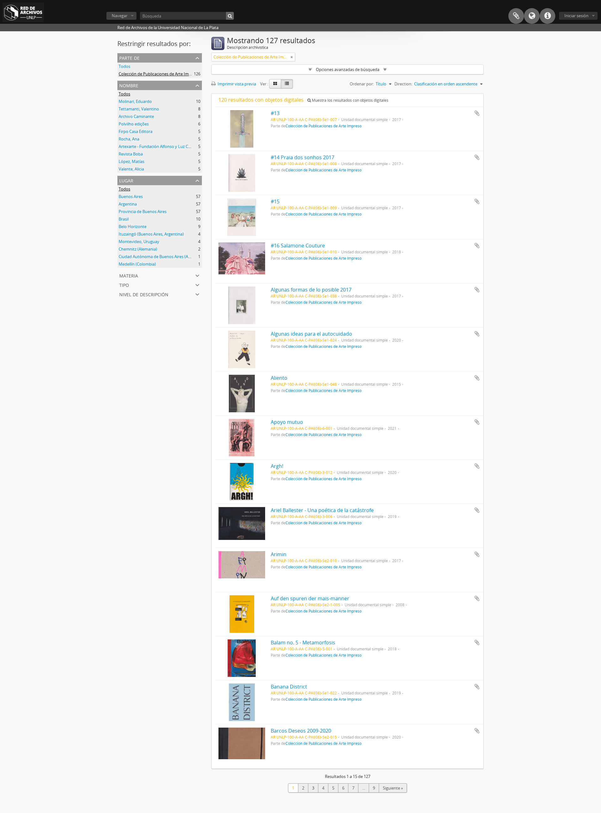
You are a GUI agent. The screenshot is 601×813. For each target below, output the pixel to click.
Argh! (277, 466)
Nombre (128, 85)
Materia (128, 275)
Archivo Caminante (136, 116)
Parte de (129, 57)
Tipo (124, 284)
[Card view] (275, 84)
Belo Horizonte (132, 226)
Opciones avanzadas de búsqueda (347, 69)
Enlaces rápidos (547, 16)
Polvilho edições (134, 124)
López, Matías (131, 161)
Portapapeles (516, 16)
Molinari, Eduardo (135, 101)
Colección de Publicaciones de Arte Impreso (159, 74)
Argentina (128, 204)
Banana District (289, 686)
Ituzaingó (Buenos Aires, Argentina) (151, 234)
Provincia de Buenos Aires (143, 211)
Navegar (119, 15)
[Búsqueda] (230, 16)
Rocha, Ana (129, 139)
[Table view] (287, 84)
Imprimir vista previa (236, 84)
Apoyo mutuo (287, 422)
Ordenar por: (362, 84)
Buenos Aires (131, 196)
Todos (124, 66)
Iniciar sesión (576, 15)
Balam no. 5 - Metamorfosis (303, 642)
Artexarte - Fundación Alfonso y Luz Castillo (159, 146)
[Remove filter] (291, 57)
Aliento (279, 377)
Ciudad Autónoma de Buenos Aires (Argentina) (162, 256)
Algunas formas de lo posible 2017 (311, 289)
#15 (275, 201)
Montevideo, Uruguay (139, 241)
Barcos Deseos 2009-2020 (301, 730)
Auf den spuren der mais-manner (310, 598)
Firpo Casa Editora (135, 131)
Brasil (124, 219)
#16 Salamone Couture (298, 245)
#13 (275, 113)
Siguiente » (393, 788)
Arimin (278, 554)
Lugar (126, 180)
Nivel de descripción (143, 294)
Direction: (403, 84)
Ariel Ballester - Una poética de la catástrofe (322, 510)
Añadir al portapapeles (477, 113)
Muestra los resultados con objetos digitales (349, 100)
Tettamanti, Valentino (139, 109)
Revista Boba (131, 154)
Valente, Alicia (131, 169)
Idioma (532, 16)
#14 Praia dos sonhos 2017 (302, 157)
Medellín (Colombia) (137, 264)
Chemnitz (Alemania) (138, 249)
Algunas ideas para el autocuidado (311, 333)
